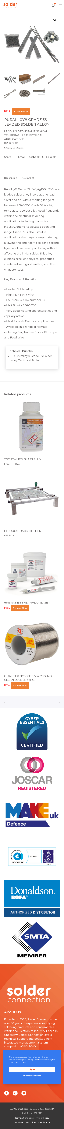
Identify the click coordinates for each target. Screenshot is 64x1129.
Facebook (33, 157)
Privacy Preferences (32, 1076)
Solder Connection (39, 1019)
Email (21, 157)
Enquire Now (21, 111)
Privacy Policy (42, 1118)
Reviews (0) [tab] (28, 178)
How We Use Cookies (25, 1122)
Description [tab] (10, 178)
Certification (44, 1122)
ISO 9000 (29, 1046)
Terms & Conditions (24, 1118)
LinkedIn (51, 157)
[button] (54, 20)
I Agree (32, 1069)
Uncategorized (19, 148)
